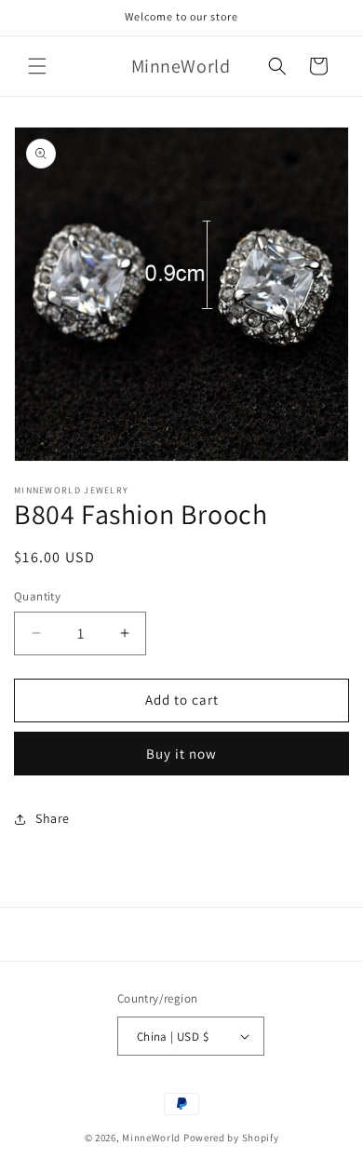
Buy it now (181, 753)
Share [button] (52, 818)
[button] (37, 66)
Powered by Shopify (231, 1137)
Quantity (37, 596)
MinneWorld (151, 1137)
